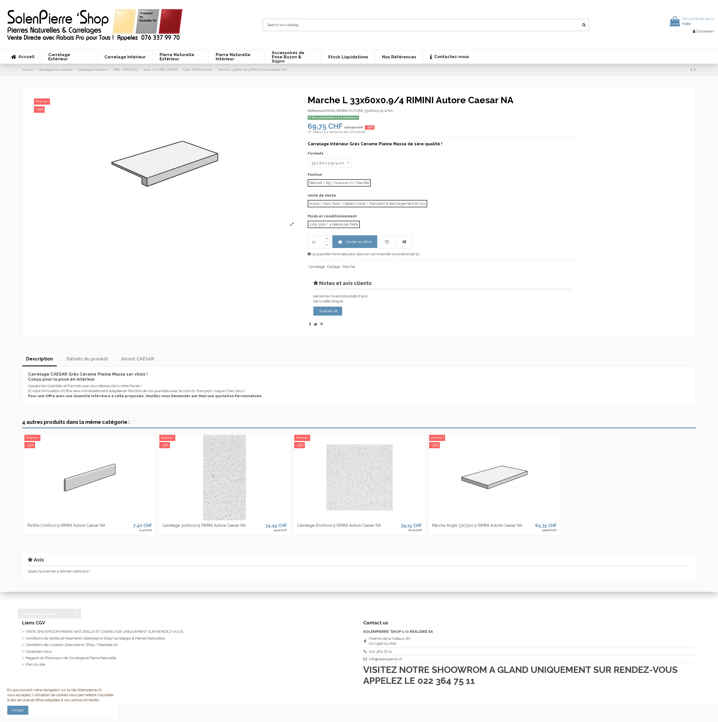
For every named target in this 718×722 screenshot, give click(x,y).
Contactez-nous (39, 651)
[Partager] (310, 324)
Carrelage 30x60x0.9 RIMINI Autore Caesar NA (204, 525)
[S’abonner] (75, 613)
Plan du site (35, 664)
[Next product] (695, 69)
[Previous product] (692, 69)
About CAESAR (137, 359)
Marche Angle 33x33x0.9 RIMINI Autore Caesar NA (477, 525)
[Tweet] (315, 324)
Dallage (333, 267)
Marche (348, 267)
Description (39, 359)
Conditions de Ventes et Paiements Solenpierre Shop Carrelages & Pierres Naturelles (95, 638)
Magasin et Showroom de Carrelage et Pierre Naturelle (71, 658)
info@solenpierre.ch (385, 659)
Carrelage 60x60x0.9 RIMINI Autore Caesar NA (339, 525)
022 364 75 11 (380, 651)
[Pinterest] (321, 324)
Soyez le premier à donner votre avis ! (59, 571)
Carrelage (317, 267)
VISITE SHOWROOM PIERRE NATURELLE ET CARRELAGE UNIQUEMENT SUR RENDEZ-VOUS (104, 631)
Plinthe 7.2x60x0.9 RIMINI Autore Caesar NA (66, 525)
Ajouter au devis (358, 242)
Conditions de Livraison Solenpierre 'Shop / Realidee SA (72, 645)
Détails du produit (87, 359)
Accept (18, 710)
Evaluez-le (328, 311)
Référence (316, 111)
